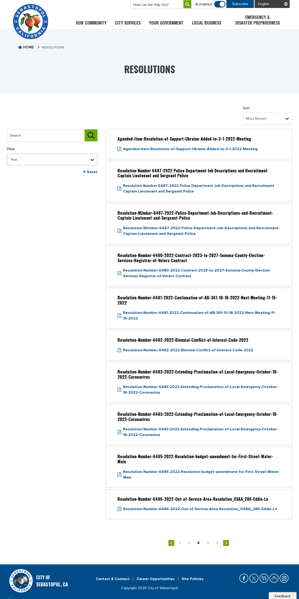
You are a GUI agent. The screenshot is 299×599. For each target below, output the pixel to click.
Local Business (206, 23)
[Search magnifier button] (187, 4)
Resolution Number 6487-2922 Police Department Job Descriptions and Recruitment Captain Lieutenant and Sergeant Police (198, 188)
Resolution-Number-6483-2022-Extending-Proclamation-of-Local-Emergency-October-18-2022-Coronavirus (200, 390)
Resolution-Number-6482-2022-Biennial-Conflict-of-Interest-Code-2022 (188, 350)
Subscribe (240, 4)
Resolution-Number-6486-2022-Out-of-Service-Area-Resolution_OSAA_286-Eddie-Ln (200, 509)
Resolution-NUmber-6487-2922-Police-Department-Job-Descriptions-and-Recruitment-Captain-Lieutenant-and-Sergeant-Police (201, 231)
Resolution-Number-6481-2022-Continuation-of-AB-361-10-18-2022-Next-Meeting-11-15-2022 (199, 315)
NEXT (226, 543)
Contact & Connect (113, 579)
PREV (171, 543)
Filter (11, 149)
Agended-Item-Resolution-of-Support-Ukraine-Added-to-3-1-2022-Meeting (190, 149)
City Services (128, 23)
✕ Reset (90, 172)
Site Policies (192, 579)
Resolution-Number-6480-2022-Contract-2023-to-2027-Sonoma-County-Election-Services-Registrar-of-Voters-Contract (197, 273)
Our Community (91, 23)
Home (28, 47)
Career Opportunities (156, 579)
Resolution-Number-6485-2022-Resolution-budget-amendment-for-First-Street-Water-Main (201, 474)
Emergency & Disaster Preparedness (257, 20)
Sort (246, 108)
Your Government (166, 23)
